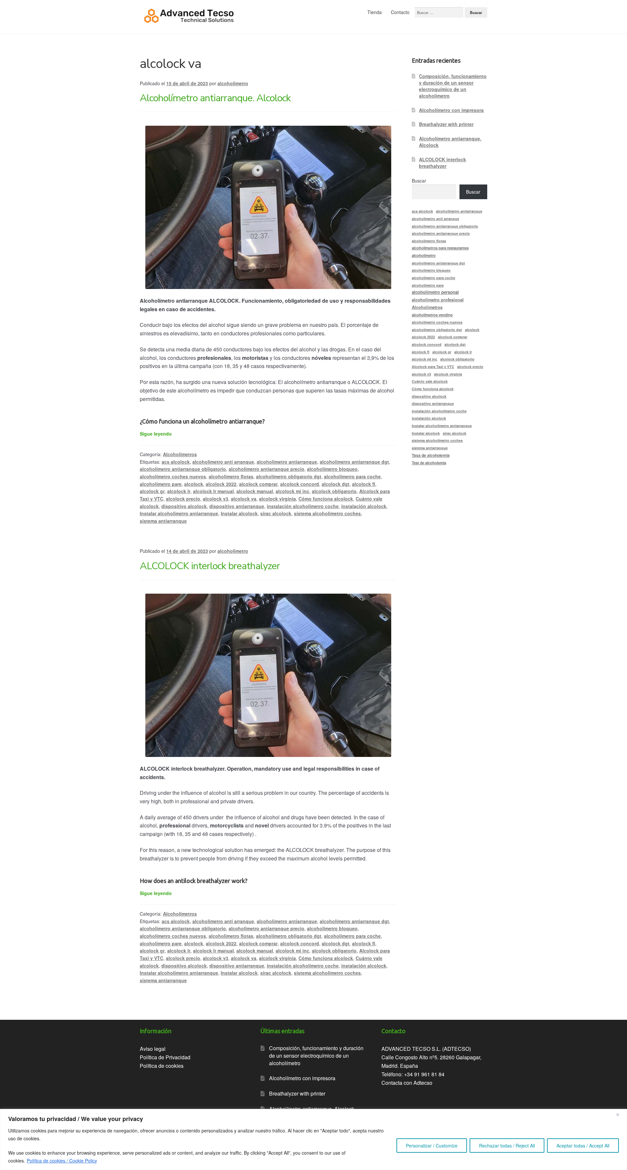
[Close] (620, 1114)
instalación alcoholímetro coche (303, 506)
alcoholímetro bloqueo (332, 469)
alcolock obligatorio (334, 491)
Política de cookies (162, 1065)
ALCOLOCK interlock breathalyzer (210, 566)
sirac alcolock (275, 513)
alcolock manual (254, 491)
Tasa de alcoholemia (431, 455)
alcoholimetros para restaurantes (440, 248)
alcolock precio (183, 498)
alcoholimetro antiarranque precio (266, 469)
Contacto (400, 12)
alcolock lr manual (213, 491)
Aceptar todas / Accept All (582, 1145)
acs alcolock (176, 461)
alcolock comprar (258, 484)
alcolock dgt (335, 484)
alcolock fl (363, 484)
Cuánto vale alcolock (430, 381)
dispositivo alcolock (184, 506)
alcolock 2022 (221, 484)
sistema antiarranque (163, 521)
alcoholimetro (232, 83)
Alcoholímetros (180, 454)
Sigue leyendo (156, 433)
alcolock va (243, 498)
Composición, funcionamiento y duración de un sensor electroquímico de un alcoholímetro (453, 86)
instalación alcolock (363, 506)
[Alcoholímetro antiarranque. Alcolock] (268, 207)
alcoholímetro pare (161, 484)
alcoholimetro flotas (231, 476)
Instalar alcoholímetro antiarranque (179, 513)
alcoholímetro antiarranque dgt (354, 461)
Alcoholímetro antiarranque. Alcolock (215, 98)
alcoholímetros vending (432, 315)
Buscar (419, 180)
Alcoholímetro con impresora (451, 110)
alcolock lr (178, 491)
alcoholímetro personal (435, 292)
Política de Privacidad (165, 1057)
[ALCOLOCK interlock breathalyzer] (268, 675)
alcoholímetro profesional (438, 300)
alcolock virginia (277, 498)
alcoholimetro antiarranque (287, 461)
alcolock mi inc (292, 491)
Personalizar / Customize (432, 1145)
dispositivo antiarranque (236, 506)
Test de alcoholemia (429, 463)
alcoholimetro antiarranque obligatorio (183, 469)
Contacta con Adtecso (406, 1082)
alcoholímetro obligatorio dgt (288, 476)
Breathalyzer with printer (446, 124)
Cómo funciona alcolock (325, 498)
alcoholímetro (424, 255)
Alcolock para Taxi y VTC (433, 366)
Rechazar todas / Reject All (507, 1145)
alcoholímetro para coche (352, 476)
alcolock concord (299, 484)
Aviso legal (153, 1048)
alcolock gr (152, 491)
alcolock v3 (215, 498)
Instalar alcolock (239, 513)
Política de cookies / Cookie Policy (62, 1160)
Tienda (374, 12)
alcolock (193, 484)
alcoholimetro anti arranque (223, 461)
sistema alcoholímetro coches (327, 513)
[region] (313, 1139)
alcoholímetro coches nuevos (173, 476)
